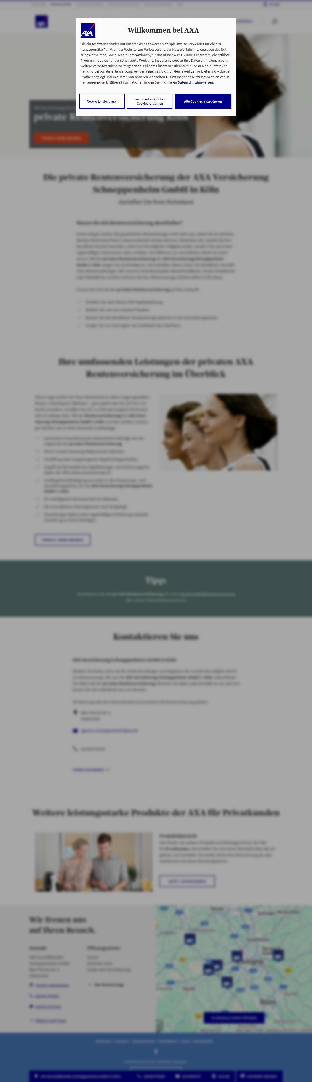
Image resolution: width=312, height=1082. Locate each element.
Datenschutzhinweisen (195, 82)
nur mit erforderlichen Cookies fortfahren (149, 101)
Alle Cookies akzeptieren (203, 101)
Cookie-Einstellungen (102, 101)
